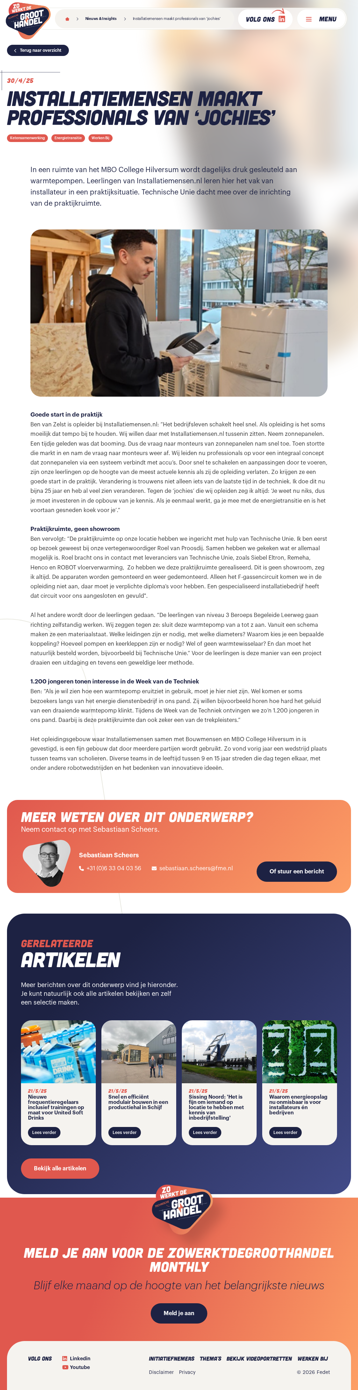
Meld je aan (179, 1313)
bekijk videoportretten (259, 1358)
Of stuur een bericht (297, 871)
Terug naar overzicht (41, 50)
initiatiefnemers (171, 1358)
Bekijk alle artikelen (60, 1168)
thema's (210, 1358)
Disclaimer (161, 1372)
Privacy (187, 1372)
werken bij (313, 1358)
